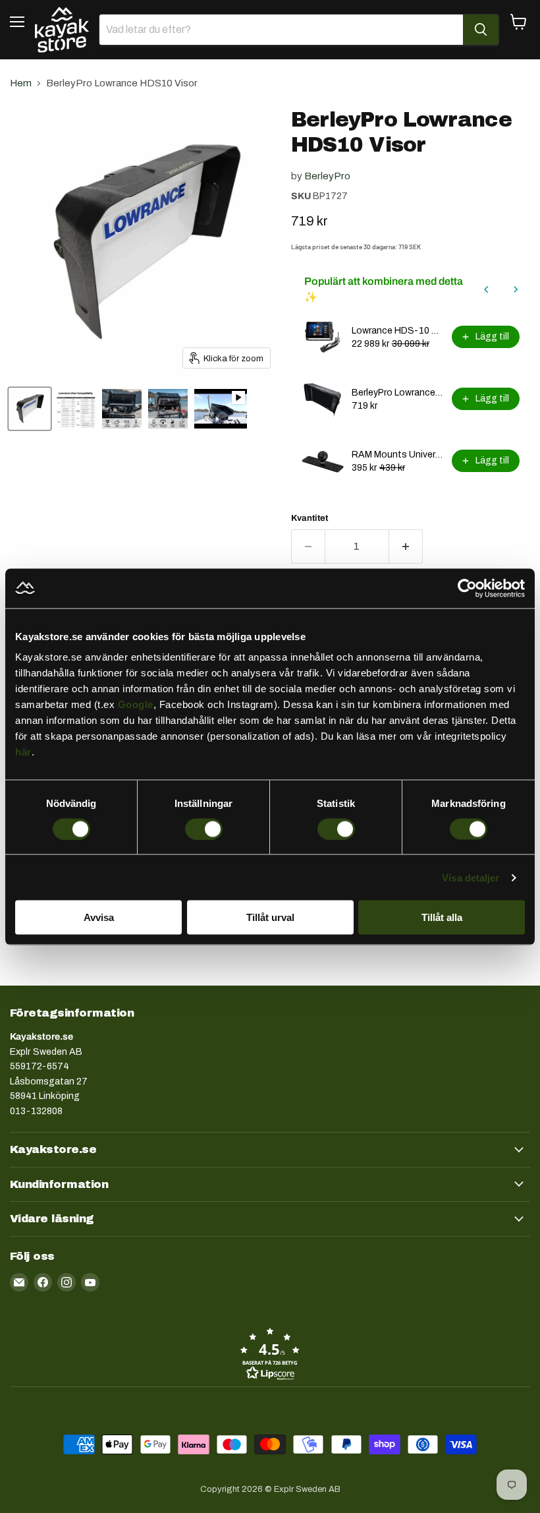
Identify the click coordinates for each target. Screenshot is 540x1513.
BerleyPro (327, 176)
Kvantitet (309, 518)
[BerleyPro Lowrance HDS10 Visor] (76, 409)
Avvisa (99, 917)
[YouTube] (90, 1282)
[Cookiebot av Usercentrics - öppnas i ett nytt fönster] (467, 588)
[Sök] (481, 30)
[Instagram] (66, 1282)
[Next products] (515, 289)
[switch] (204, 828)
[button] (270, 1353)
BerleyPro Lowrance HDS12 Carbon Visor (398, 393)
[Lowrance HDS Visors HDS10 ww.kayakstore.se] (30, 409)
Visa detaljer (470, 877)
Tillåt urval (270, 917)
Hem (21, 83)
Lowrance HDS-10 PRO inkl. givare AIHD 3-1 (398, 331)
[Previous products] (486, 289)
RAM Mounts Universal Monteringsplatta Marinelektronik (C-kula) (398, 455)
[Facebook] (43, 1282)
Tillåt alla (441, 917)
